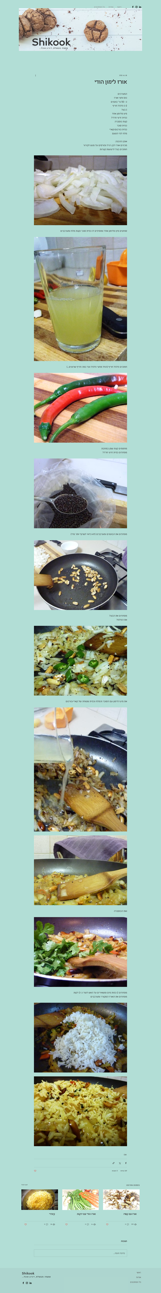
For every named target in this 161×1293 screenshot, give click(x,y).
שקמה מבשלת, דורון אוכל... (53, 48)
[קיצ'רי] (39, 1199)
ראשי (139, 1272)
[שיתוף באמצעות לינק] (113, 1163)
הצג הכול (24, 1185)
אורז (125, 1154)
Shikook (51, 42)
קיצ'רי (52, 1214)
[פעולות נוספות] (35, 75)
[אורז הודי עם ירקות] (80, 1199)
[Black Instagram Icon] (136, 7)
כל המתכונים (135, 1282)
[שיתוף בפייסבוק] (126, 1163)
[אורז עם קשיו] (121, 1199)
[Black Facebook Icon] (132, 7)
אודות (138, 1277)
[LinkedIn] (140, 7)
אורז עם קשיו (130, 1214)
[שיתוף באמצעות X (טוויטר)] (119, 1163)
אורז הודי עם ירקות (86, 1214)
